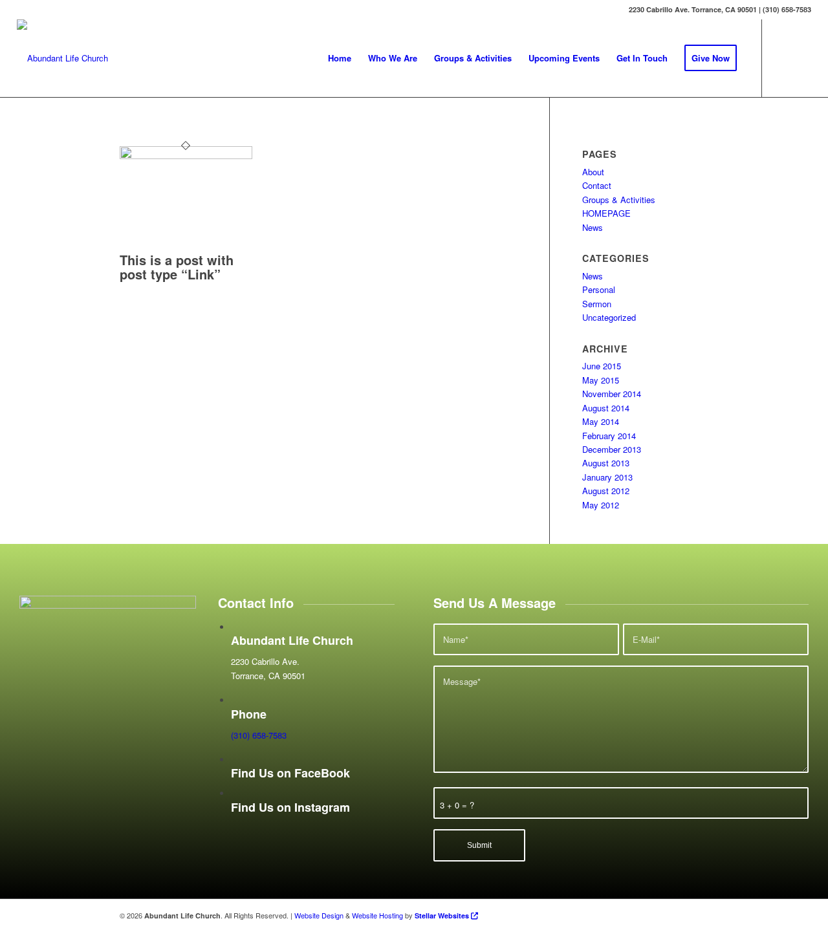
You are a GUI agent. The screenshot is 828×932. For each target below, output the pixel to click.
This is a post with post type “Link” (177, 266)
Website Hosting (377, 915)
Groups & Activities (618, 199)
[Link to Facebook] (782, 57)
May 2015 (600, 380)
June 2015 (601, 366)
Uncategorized (609, 317)
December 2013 (611, 449)
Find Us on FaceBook (290, 772)
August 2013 (605, 463)
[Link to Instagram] (801, 57)
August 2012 (605, 490)
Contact (596, 185)
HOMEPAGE (606, 213)
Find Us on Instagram (290, 807)
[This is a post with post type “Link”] (186, 155)
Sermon (596, 304)
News (592, 227)
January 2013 (607, 477)
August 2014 (605, 408)
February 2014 (609, 435)
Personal (598, 289)
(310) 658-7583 (259, 735)
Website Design (318, 915)
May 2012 (600, 505)
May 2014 (600, 421)
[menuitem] (340, 58)
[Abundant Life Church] (62, 58)
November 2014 (611, 393)
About (593, 172)
